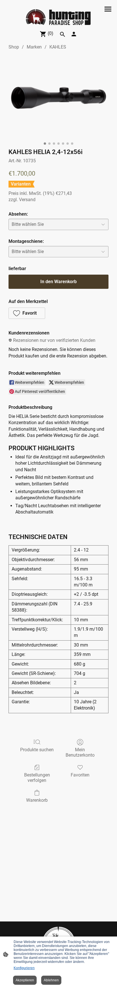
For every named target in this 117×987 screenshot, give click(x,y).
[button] (62, 34)
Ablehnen (51, 980)
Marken (34, 47)
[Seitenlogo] (58, 17)
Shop (14, 47)
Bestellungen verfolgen (37, 777)
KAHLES (57, 47)
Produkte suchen (37, 749)
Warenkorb (37, 800)
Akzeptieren (25, 980)
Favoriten (80, 775)
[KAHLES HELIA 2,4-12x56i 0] (58, 98)
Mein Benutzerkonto (80, 752)
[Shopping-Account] (73, 34)
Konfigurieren (24, 968)
